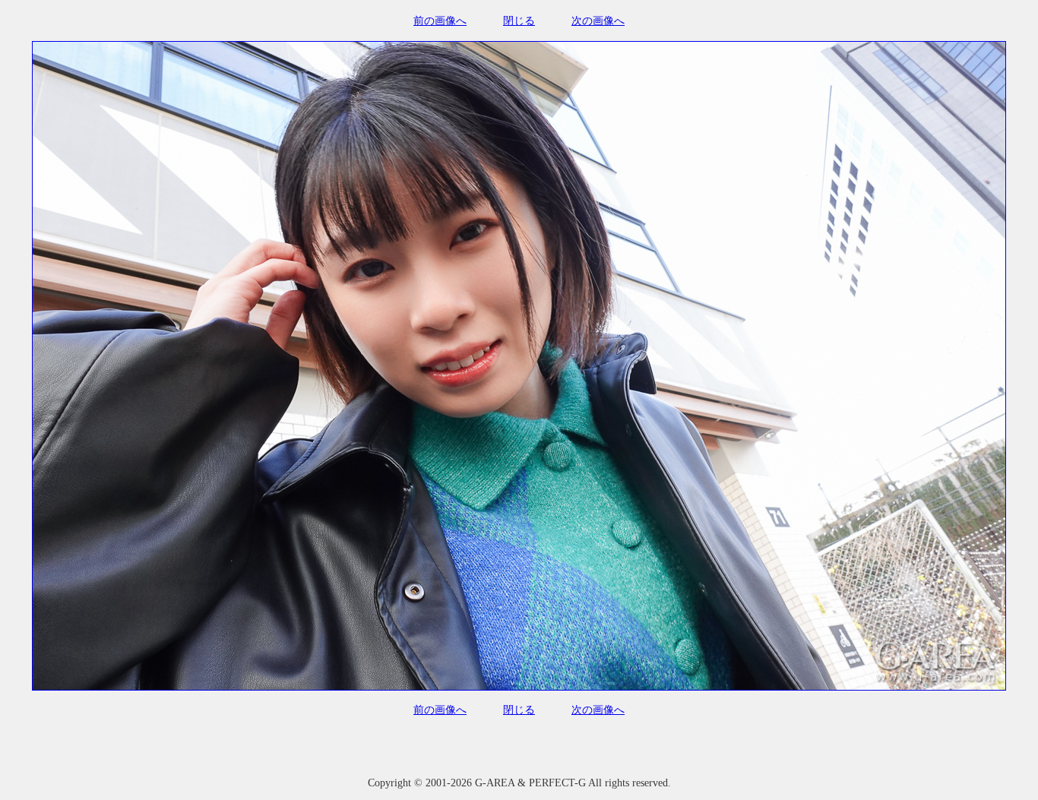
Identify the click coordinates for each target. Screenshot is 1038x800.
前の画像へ (440, 21)
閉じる (519, 21)
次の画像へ (598, 21)
